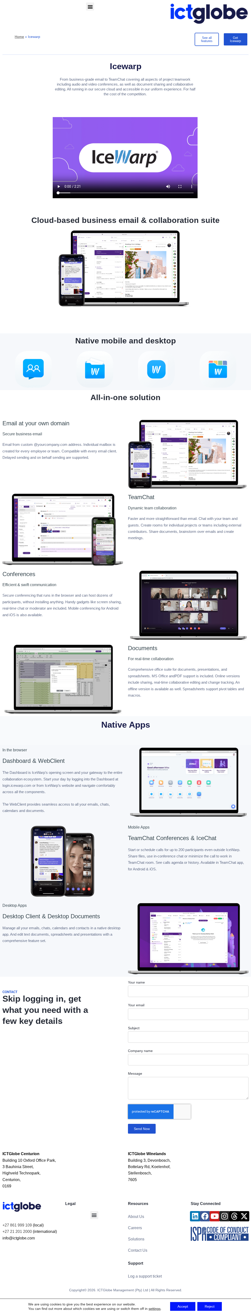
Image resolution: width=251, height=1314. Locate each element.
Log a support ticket (145, 1276)
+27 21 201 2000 (17, 1231)
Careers (135, 1228)
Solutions (136, 1239)
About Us (136, 1217)
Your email (136, 1005)
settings (155, 1309)
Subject (133, 1028)
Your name (136, 982)
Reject (209, 1306)
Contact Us (137, 1250)
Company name (140, 1051)
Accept (182, 1306)
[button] (90, 6)
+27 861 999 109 (17, 1225)
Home (19, 37)
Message (135, 1073)
